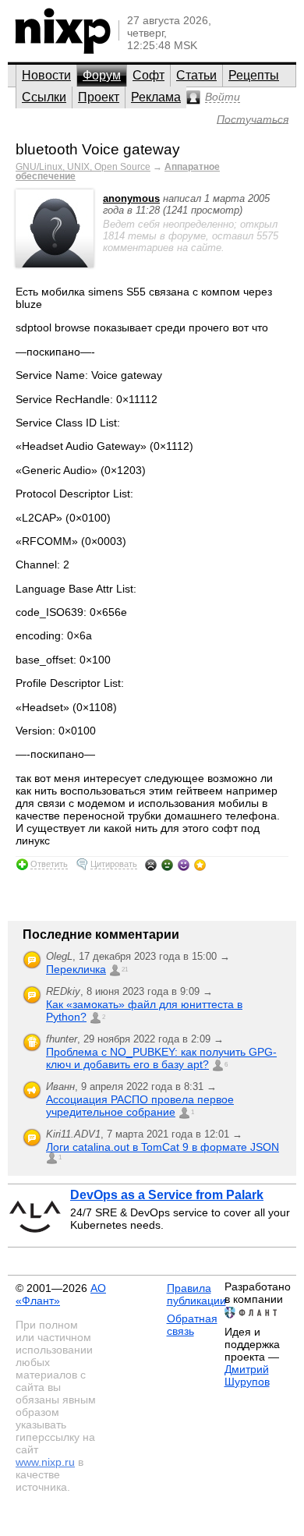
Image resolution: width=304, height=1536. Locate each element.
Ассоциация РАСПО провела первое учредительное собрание (140, 1105)
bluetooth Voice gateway (98, 149)
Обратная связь (192, 1324)
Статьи (196, 75)
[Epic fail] (151, 864)
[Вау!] (200, 864)
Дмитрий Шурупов (247, 1375)
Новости (46, 75)
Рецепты (253, 75)
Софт (148, 75)
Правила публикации (196, 1294)
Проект (98, 97)
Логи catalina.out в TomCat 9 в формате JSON (162, 1147)
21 (125, 969)
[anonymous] (55, 264)
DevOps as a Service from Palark (166, 1195)
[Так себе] (167, 864)
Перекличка (76, 969)
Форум (102, 75)
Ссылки (44, 97)
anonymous (131, 198)
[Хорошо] (183, 864)
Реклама (156, 97)
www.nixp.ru (45, 1462)
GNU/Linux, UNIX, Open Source (83, 167)
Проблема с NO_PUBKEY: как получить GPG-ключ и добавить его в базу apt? (161, 1058)
